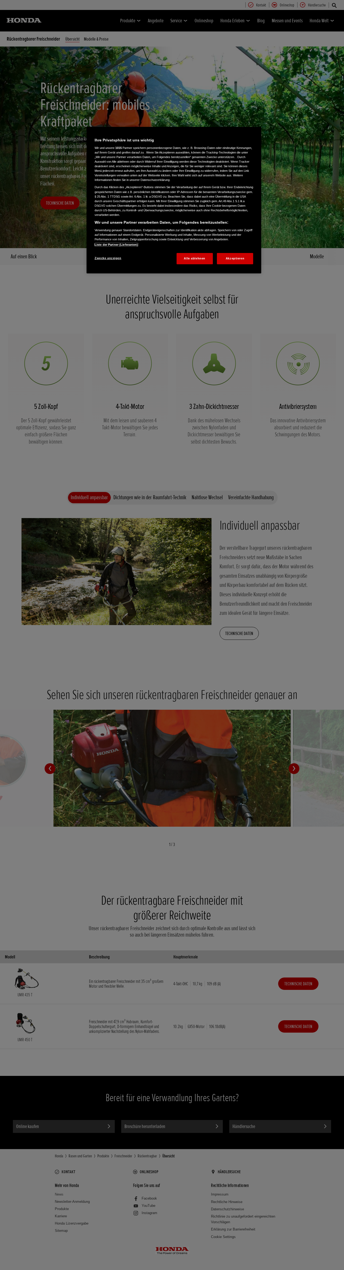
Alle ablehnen (194, 258)
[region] (174, 200)
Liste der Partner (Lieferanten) (116, 244)
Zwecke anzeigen (108, 258)
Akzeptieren (235, 258)
